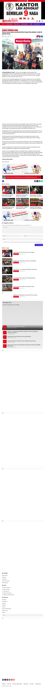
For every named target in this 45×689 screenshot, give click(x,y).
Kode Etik (4, 605)
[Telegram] (40, 181)
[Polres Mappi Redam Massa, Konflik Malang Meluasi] (8, 202)
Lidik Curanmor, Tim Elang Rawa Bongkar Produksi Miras (36, 195)
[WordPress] (9, 680)
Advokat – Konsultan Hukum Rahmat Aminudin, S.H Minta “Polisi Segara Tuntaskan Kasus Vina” (22, 332)
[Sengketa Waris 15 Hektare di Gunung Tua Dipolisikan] (22, 190)
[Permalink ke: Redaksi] (3, 36)
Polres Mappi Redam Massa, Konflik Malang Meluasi (8, 208)
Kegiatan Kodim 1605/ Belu (8, 594)
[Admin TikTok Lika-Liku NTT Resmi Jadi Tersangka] (8, 190)
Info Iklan (4, 603)
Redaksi (3, 612)
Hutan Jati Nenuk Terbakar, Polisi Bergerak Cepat (22, 208)
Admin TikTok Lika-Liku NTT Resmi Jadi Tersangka (7, 195)
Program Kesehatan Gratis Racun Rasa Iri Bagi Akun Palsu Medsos (21, 341)
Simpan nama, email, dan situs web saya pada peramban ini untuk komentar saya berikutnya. (23, 242)
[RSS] (14, 680)
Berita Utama (4, 30)
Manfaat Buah (6, 591)
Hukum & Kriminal (11, 30)
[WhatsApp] (42, 181)
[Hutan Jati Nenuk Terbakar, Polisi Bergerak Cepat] (22, 202)
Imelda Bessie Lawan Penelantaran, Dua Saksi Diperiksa (19, 336)
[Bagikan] (42, 36)
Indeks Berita (4, 601)
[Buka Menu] (39, 21)
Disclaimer (4, 599)
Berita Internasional (7, 593)
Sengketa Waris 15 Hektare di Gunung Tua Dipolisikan (22, 195)
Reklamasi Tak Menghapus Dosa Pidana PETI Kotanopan (36, 208)
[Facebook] (35, 181)
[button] (37, 21)
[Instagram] (12, 680)
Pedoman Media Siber (6, 608)
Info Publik (4, 579)
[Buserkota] (11, 21)
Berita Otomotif (6, 589)
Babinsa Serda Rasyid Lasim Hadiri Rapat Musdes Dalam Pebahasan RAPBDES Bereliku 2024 (23, 345)
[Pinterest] (7, 680)
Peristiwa (16, 30)
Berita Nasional (5, 192)
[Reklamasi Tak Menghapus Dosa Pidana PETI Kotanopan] (36, 202)
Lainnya (3, 606)
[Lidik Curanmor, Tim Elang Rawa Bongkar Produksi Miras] (36, 190)
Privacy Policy (5, 610)
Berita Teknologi (6, 587)
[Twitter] (37, 181)
